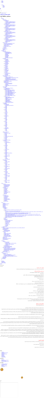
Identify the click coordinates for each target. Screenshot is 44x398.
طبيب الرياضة (5, 132)
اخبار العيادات (5, 76)
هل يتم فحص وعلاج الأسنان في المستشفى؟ (8, 255)
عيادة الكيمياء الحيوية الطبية (7, 184)
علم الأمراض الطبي (6, 195)
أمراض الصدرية (5, 145)
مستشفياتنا (3, 50)
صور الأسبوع (4, 258)
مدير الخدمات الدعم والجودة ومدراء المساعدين (10, 25)
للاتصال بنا (5, 208)
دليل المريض (3, 240)
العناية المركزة (4, 51)
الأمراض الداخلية (6, 188)
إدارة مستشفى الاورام (6, 20)
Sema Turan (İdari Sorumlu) (8, 52)
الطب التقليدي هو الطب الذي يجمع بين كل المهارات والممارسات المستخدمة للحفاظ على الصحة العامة (14, 227)
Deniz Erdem (6, 56)
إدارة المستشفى (4, 19)
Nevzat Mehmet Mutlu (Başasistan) (9, 57)
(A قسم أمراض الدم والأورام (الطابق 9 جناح (10, 91)
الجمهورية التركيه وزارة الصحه (5, 14)
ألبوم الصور (5, 47)
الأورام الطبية (5, 107)
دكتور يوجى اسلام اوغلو (7, 221)
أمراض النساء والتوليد (6, 82)
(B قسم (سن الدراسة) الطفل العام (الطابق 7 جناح (10, 92)
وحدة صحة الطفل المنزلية (7, 88)
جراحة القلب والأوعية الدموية (7, 199)
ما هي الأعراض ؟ (7, 242)
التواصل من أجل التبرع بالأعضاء (7, 233)
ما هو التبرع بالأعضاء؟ (6, 234)
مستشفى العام (4, 159)
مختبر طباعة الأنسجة (6, 186)
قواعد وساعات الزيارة (6, 250)
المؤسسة (3, 18)
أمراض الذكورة (7, 104)
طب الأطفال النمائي (7, 100)
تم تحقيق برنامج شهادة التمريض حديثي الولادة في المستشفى (11, 77)
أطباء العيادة (6, 59)
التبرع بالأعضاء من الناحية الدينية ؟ (7, 236)
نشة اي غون (6, 224)
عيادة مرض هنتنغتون (5, 237)
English (2, 1)
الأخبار (6, 115)
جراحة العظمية (5, 200)
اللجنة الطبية (5, 103)
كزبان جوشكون (7, 223)
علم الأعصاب (5, 191)
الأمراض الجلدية (5, 137)
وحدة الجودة (4, 205)
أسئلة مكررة (4, 253)
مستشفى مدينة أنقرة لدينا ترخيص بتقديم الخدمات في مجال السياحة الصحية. (13, 209)
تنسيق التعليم (4, 206)
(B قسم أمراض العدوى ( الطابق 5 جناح (9, 94)
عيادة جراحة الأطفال (7, 96)
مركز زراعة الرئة (7, 149)
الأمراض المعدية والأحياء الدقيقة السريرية (8, 136)
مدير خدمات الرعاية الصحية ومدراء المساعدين (10, 21)
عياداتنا (2, 183)
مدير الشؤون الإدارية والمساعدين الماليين (8, 44)
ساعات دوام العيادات (4, 360)
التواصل (2, 252)
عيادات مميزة (6, 127)
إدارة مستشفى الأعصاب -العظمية (7, 31)
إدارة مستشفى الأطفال (6, 27)
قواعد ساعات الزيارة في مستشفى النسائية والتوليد (9, 249)
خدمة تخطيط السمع (7, 166)
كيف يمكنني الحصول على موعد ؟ (7, 254)
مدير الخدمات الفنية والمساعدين (8, 33)
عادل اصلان (6, 225)
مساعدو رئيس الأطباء (7, 23)
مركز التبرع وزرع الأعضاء (5, 231)
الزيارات (5, 210)
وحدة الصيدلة (4, 204)
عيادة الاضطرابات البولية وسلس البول (9, 105)
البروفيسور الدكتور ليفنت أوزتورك (9, 220)
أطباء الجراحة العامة (7, 175)
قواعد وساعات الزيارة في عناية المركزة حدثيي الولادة (9, 248)
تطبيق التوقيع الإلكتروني (4, 364)
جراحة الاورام (5, 109)
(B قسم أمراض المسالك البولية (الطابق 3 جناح (10, 95)
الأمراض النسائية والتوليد (6, 198)
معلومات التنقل (4, 256)
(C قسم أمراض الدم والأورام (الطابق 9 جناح (10, 90)
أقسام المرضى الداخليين (6, 89)
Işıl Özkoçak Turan (7, 53)
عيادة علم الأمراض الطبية (7, 185)
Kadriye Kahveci (7, 55)
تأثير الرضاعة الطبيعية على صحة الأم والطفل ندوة (10, 78)
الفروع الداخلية (4, 187)
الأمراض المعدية (6, 192)
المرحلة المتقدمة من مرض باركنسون (7, 238)
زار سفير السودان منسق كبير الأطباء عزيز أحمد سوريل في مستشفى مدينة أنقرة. (14, 216)
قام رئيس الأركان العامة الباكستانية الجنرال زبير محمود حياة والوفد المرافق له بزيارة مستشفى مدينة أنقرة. (16, 213)
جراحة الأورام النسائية (6, 80)
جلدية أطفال (6, 98)
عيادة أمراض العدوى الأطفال (8, 101)
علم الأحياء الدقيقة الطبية (7, 61)
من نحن (5, 218)
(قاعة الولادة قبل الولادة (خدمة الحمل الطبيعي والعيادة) (11, 85)
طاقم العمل (5, 219)
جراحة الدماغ (5, 138)
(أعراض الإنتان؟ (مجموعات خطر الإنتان (9, 244)
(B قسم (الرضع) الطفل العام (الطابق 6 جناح (10, 93)
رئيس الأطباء (6, 34)
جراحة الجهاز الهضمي (6, 128)
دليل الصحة (4, 241)
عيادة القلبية (5, 140)
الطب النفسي (5, 160)
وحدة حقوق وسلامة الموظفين (6, 203)
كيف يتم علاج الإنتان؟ (7, 243)
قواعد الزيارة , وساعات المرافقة (6, 247)
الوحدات (5, 87)
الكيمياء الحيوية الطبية (6, 63)
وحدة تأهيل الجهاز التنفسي (5, 239)
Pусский (4, 6)
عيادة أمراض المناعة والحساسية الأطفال (9, 97)
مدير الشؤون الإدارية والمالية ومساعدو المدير (10, 29)
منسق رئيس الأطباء (5, 42)
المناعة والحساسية (6, 190)
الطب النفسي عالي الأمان (5, 228)
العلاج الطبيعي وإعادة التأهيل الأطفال (9, 102)
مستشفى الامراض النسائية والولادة (6, 75)
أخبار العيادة (6, 62)
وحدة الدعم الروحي (5, 226)
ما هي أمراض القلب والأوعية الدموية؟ (8, 246)
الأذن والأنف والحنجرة (6, 196)
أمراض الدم (5, 121)
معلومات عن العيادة (7, 161)
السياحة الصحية (4, 207)
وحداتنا (2, 202)
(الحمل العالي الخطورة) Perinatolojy (8, 81)
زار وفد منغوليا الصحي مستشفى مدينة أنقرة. (10, 214)
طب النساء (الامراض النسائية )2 (8, 83)
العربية (2, 2)
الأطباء (6, 69)
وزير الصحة (4, 49)
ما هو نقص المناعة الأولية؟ (7, 245)
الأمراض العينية (5, 171)
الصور (6, 108)
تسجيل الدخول (3, 366)
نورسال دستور (6, 222)
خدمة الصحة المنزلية (5, 229)
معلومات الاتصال (4, 257)
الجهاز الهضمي (5, 177)
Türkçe (3, 5)
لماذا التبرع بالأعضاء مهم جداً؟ (7, 235)
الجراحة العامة (5, 174)
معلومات (6, 111)
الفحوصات (6, 158)
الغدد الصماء (6, 84)
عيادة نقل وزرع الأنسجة (7, 142)
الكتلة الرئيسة (4, 58)
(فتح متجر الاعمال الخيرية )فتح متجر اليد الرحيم (10, 79)
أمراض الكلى (5, 118)
